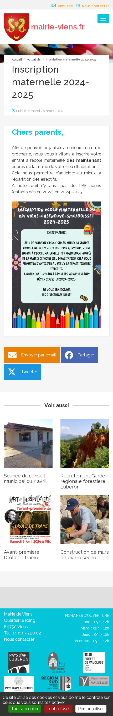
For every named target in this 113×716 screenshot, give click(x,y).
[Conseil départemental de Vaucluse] (94, 680)
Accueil (17, 59)
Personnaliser (91, 708)
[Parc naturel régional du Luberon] (56, 662)
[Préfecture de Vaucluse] (94, 662)
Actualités (33, 59)
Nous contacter (95, 6)
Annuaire (65, 6)
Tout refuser (58, 708)
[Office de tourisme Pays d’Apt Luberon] (19, 684)
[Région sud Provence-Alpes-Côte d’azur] (56, 683)
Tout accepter (24, 708)
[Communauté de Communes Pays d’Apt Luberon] (18, 662)
